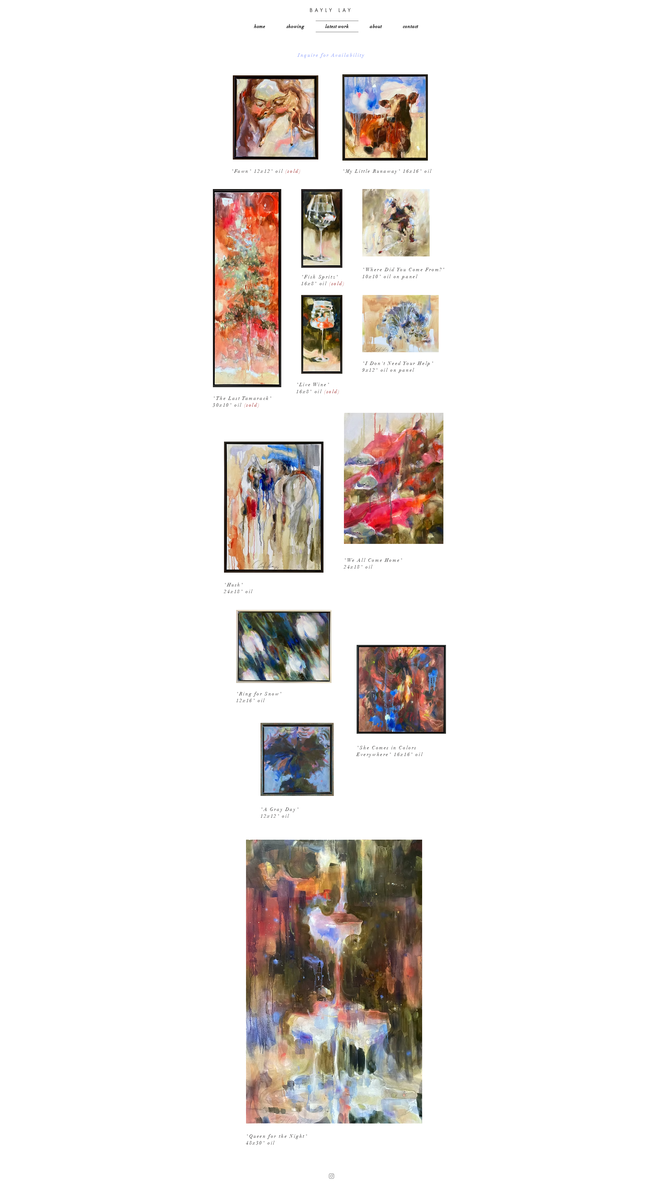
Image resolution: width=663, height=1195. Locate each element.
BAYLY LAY (331, 10)
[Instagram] (331, 1176)
